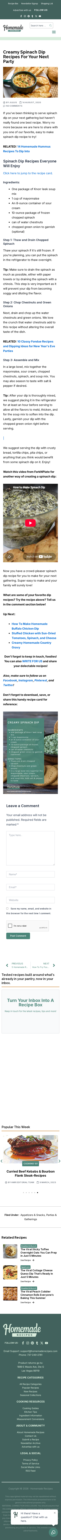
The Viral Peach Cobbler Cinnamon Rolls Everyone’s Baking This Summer (37, 1295)
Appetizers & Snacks (32, 1214)
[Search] (51, 25)
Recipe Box (13, 4)
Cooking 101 (30, 1163)
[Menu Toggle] (54, 32)
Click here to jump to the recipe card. (28, 173)
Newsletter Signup (29, 4)
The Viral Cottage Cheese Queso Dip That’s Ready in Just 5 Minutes (36, 1273)
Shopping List (47, 4)
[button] (23, 1192)
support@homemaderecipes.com (38, 1351)
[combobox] (39, 25)
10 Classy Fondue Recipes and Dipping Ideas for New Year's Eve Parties (29, 346)
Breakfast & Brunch (28, 1246)
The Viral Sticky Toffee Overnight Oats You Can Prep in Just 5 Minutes (38, 1252)
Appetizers (25, 1267)
